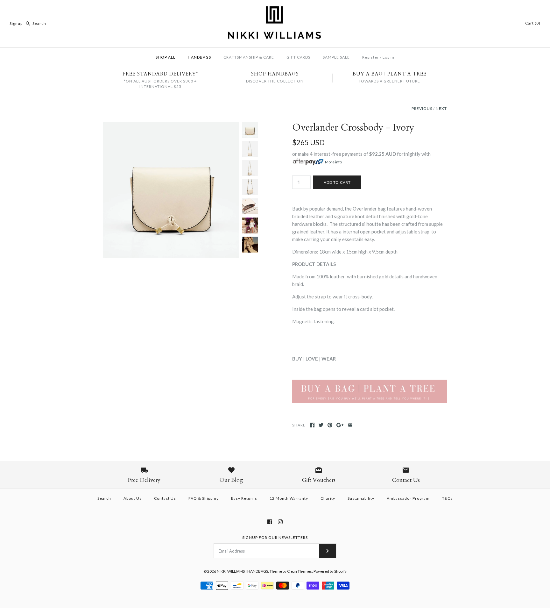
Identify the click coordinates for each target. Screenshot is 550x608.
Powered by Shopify (330, 571)
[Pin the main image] (330, 425)
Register (370, 57)
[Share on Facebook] (312, 425)
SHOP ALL (165, 57)
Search (104, 498)
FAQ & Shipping (203, 498)
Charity (328, 498)
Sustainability (361, 498)
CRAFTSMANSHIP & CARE (248, 57)
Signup (16, 23)
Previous (422, 108)
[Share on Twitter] (321, 425)
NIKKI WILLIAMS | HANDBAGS (242, 571)
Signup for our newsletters (275, 537)
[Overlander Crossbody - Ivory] (171, 126)
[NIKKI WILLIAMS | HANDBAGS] (275, 10)
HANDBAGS (199, 57)
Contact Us (165, 498)
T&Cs (447, 498)
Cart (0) (532, 23)
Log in (388, 57)
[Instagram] (280, 521)
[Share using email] (350, 425)
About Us (132, 498)
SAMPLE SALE (336, 57)
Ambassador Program (408, 498)
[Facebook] (269, 521)
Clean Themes (299, 571)
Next (441, 108)
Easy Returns (244, 498)
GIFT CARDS (298, 57)
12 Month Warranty (289, 498)
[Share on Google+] (340, 425)
